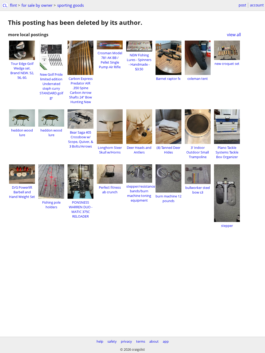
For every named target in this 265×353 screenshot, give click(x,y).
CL (5, 5)
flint (13, 5)
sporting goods (70, 5)
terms (140, 341)
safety (112, 341)
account (257, 5)
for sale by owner (37, 5)
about (154, 341)
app (166, 341)
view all (234, 34)
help (100, 341)
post (242, 5)
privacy (126, 341)
